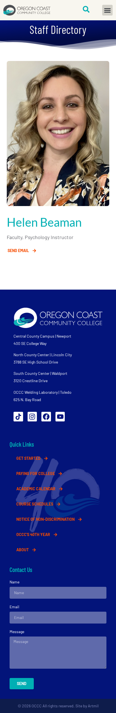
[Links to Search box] (86, 9)
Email (14, 606)
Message (17, 631)
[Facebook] (46, 416)
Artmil (93, 705)
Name (14, 581)
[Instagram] (32, 416)
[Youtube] (60, 416)
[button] (107, 10)
